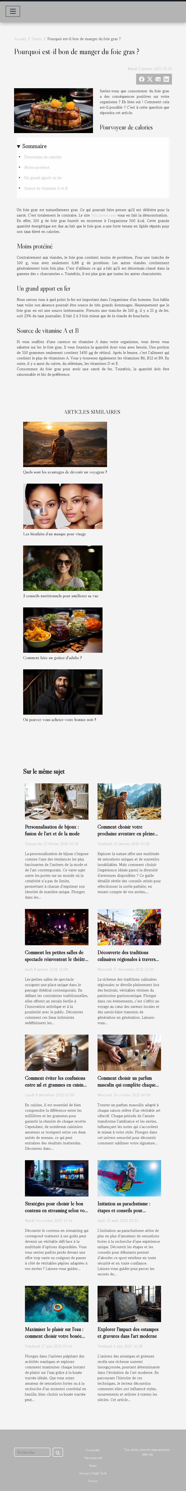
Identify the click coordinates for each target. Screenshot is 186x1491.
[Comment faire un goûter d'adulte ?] (63, 629)
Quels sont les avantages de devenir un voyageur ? (65, 472)
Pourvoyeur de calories (42, 157)
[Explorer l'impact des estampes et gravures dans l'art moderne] (129, 1303)
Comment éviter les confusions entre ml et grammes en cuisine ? (55, 1085)
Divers (37, 38)
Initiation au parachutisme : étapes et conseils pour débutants (124, 1210)
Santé (93, 1465)
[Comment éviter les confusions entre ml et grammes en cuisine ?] (56, 1052)
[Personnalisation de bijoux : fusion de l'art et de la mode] (56, 801)
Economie (93, 1449)
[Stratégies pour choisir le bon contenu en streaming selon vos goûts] (56, 1178)
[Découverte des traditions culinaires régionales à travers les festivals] (129, 926)
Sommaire (34, 146)
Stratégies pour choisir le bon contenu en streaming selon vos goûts (55, 1210)
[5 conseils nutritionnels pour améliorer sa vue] (63, 567)
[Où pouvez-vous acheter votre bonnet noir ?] (63, 691)
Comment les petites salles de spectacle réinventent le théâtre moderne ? (56, 959)
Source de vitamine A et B (46, 188)
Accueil (20, 38)
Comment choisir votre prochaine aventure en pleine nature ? (126, 833)
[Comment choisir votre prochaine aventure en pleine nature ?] (129, 801)
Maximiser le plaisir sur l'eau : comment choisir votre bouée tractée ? (54, 1336)
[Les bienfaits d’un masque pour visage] (63, 506)
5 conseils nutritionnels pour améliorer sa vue (60, 595)
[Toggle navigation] (13, 11)
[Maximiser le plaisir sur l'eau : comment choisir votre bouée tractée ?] (56, 1303)
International (93, 1457)
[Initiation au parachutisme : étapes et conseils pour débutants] (129, 1178)
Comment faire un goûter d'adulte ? (52, 657)
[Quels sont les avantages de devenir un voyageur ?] (65, 443)
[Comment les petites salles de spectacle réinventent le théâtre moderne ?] (56, 926)
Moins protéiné (36, 167)
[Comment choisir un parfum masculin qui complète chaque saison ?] (129, 1052)
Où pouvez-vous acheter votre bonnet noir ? (59, 719)
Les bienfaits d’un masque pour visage (54, 533)
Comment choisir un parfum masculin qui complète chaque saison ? (127, 1085)
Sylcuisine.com (103, 215)
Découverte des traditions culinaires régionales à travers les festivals (127, 959)
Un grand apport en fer (43, 177)
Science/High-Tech (93, 1473)
